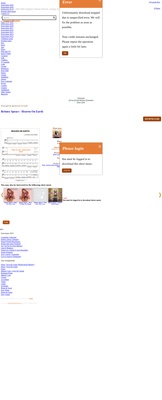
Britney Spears (57, 154)
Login (6, 222)
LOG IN (67, 170)
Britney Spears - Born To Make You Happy (25, 203)
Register (7, 229)
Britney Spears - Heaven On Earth (22, 111)
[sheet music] (10, 22)
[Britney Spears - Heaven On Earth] (57, 138)
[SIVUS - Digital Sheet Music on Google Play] (154, 2)
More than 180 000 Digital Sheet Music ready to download (37, 9)
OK (65, 53)
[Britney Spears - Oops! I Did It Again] (55, 201)
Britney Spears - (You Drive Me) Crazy (40, 203)
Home (3, 106)
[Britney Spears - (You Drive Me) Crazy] (40, 201)
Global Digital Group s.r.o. (15, 303)
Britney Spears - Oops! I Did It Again (55, 203)
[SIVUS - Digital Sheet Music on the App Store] (157, 8)
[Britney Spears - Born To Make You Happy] (26, 201)
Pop (9, 106)
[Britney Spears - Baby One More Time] (11, 201)
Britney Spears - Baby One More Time (10, 203)
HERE (31, 298)
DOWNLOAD (152, 119)
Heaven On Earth (21, 106)
